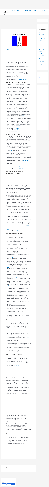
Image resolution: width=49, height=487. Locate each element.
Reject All (9, 484)
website (26, 215)
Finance (13, 10)
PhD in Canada (17, 365)
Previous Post (4, 462)
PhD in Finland (17, 230)
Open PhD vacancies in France (24, 79)
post (8, 229)
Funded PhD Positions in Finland (41, 63)
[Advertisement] (20, 4)
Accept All (13, 484)
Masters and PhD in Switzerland (20, 168)
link (16, 277)
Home (2, 14)
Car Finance (36, 10)
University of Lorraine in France (22, 166)
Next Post (33, 462)
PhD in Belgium (17, 128)
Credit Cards (19, 10)
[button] (15, 10)
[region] (8, 482)
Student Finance (28, 10)
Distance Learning (10, 49)
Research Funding (18, 49)
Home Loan (43, 10)
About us (13, 12)
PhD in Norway (17, 131)
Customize (4, 484)
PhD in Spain (16, 129)
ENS (11, 150)
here (14, 105)
